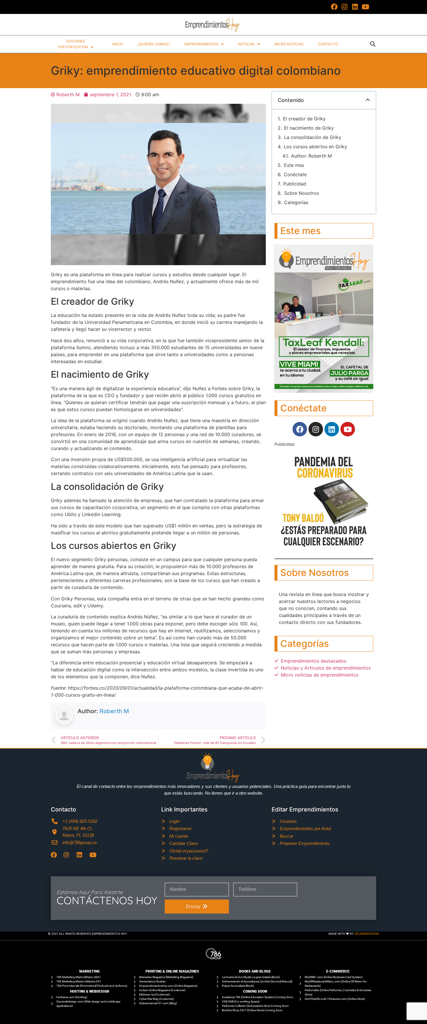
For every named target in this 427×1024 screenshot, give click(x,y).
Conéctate (295, 174)
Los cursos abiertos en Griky (315, 146)
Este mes (294, 165)
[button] (372, 44)
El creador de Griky (304, 119)
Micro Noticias (289, 44)
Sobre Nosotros (301, 193)
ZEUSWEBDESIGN (367, 933)
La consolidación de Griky (312, 137)
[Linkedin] (355, 7)
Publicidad (294, 184)
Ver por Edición (73, 47)
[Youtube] (365, 7)
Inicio (117, 44)
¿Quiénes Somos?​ (153, 44)
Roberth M (114, 711)
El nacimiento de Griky (309, 128)
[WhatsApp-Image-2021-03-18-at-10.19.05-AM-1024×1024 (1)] (323, 549)
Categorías (296, 202)
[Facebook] (334, 7)
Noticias (246, 44)
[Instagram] (345, 7)
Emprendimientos (201, 44)
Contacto (328, 44)
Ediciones (76, 41)
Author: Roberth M (311, 156)
